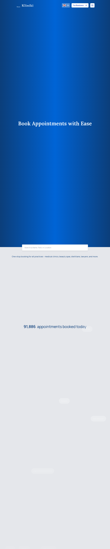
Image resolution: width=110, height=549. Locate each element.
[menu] (92, 5)
